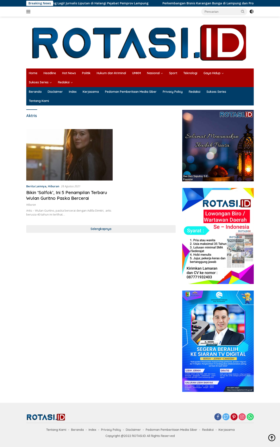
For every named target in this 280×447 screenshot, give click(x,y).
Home (33, 73)
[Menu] (29, 11)
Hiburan (53, 186)
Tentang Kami (39, 101)
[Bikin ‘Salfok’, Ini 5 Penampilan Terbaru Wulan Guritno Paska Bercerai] (69, 154)
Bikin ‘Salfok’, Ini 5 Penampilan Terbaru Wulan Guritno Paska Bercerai (66, 195)
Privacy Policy (173, 92)
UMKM (136, 73)
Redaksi (64, 82)
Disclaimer (55, 92)
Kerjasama (91, 92)
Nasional (153, 73)
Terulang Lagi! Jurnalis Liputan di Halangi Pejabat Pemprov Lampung (80, 3)
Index (73, 92)
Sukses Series (39, 82)
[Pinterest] (234, 417)
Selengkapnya (101, 229)
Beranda (35, 92)
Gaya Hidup (211, 73)
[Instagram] (242, 417)
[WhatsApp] (250, 417)
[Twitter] (225, 417)
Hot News (69, 73)
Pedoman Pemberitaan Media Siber (131, 92)
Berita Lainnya (36, 186)
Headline (50, 73)
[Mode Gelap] (251, 11)
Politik (86, 73)
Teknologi (190, 73)
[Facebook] (217, 417)
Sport (173, 73)
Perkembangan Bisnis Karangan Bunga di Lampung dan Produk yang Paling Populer (211, 3)
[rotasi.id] (140, 42)
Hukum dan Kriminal (111, 73)
